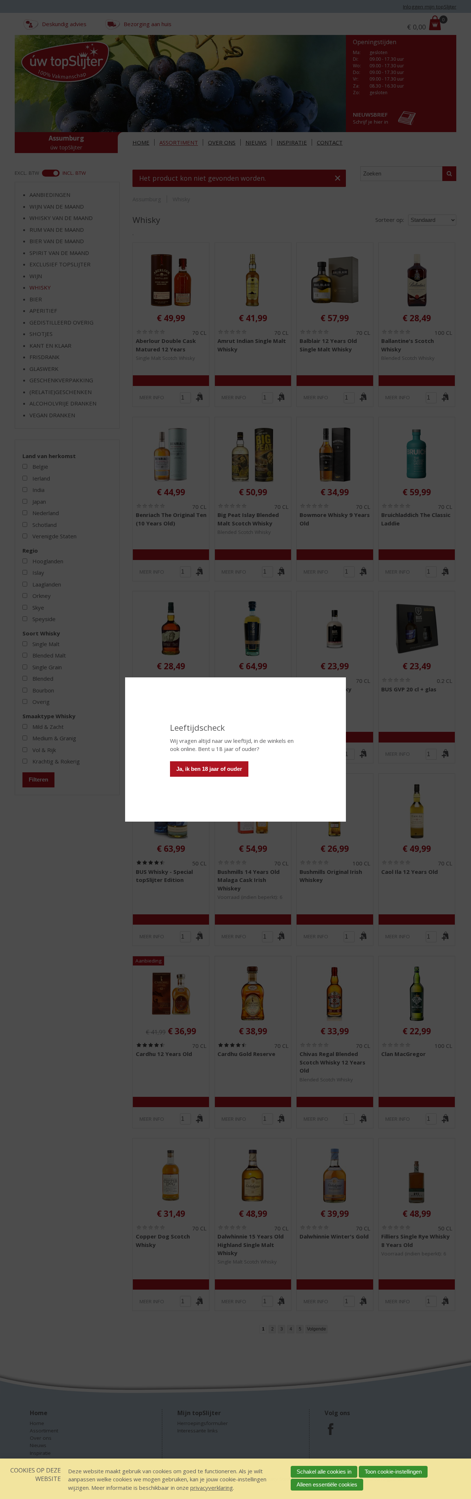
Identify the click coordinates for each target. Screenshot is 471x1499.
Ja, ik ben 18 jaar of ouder (209, 769)
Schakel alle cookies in (324, 1471)
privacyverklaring (211, 1487)
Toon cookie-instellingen (393, 1471)
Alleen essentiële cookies (327, 1484)
